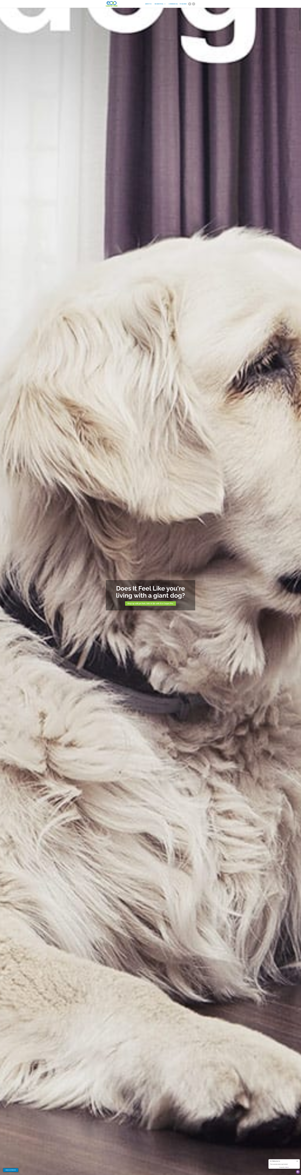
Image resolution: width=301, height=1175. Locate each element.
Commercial (173, 4)
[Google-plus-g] (193, 3)
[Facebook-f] (189, 3)
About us (148, 4)
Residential (159, 4)
